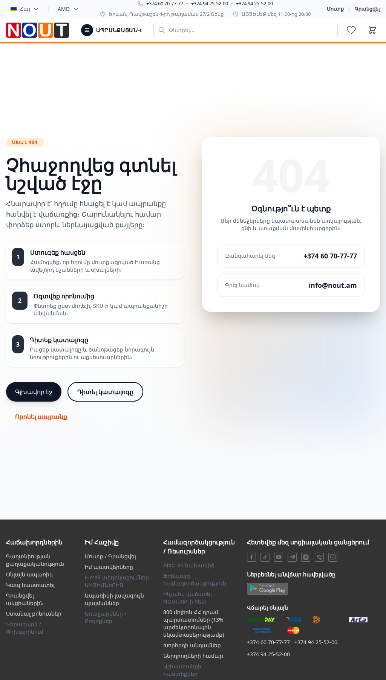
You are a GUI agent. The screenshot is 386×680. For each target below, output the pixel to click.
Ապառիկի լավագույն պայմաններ (114, 599)
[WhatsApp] (332, 557)
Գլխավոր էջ (33, 392)
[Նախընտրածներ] (351, 30)
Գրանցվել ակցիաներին (25, 599)
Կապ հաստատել (30, 584)
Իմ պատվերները (109, 566)
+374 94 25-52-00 (209, 3)
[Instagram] (305, 557)
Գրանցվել (367, 8)
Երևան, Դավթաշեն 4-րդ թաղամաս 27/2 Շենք (166, 14)
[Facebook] (251, 557)
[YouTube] (278, 557)
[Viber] (319, 557)
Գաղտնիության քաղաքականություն (35, 560)
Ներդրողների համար (193, 655)
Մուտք (335, 8)
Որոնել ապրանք (41, 417)
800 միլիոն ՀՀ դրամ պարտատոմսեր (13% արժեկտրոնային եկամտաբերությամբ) (193, 623)
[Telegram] (292, 557)
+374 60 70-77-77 (164, 3)
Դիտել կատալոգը (105, 392)
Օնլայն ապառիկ (29, 574)
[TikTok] (265, 557)
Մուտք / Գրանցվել (110, 556)
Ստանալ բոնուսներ (33, 613)
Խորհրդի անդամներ (192, 645)
